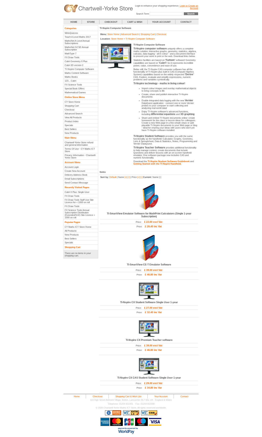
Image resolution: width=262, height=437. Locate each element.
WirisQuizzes (71, 33)
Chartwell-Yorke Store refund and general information (79, 143)
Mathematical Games (75, 92)
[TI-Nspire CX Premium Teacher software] (149, 336)
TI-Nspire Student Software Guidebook (169, 161)
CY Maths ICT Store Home (78, 227)
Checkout (69, 109)
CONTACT (186, 22)
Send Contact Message (76, 182)
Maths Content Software (77, 73)
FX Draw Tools (72, 57)
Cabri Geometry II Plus (76, 61)
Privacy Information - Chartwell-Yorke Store (80, 156)
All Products (71, 231)
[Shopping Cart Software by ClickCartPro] (113, 414)
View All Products (73, 117)
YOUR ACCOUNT (161, 22)
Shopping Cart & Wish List (128, 396)
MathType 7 (70, 53)
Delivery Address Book (76, 175)
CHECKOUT (111, 22)
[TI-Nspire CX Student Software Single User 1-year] (149, 298)
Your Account (160, 396)
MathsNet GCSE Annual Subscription (76, 48)
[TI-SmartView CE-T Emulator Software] (149, 260)
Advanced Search (73, 113)
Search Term (142, 14)
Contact (184, 396)
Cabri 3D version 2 (74, 65)
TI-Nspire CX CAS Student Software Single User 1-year (149, 377)
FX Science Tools (73, 84)
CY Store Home (72, 102)
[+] (126, 177)
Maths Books (71, 77)
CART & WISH (135, 22)
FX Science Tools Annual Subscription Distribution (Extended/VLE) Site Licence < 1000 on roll (80, 214)
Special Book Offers (75, 88)
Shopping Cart (72, 106)
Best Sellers (71, 129)
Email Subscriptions (74, 179)
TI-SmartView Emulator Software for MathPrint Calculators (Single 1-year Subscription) (149, 215)
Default (112, 177)
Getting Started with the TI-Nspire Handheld (157, 164)
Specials (69, 125)
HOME (73, 22)
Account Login (72, 167)
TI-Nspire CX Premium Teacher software (149, 340)
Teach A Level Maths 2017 (78, 37)
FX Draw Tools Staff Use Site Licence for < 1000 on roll (79, 201)
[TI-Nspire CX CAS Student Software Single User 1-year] (149, 373)
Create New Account (75, 171)
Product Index (72, 121)
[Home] (99, 11)
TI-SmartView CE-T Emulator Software (149, 264)
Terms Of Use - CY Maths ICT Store (80, 150)
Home (77, 396)
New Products (72, 133)
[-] (129, 177)
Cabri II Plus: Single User (77, 192)
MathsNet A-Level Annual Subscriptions (77, 42)
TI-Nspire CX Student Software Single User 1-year (149, 302)
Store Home (113, 34)
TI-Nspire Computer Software (79, 69)
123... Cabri (70, 81)
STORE (91, 22)
